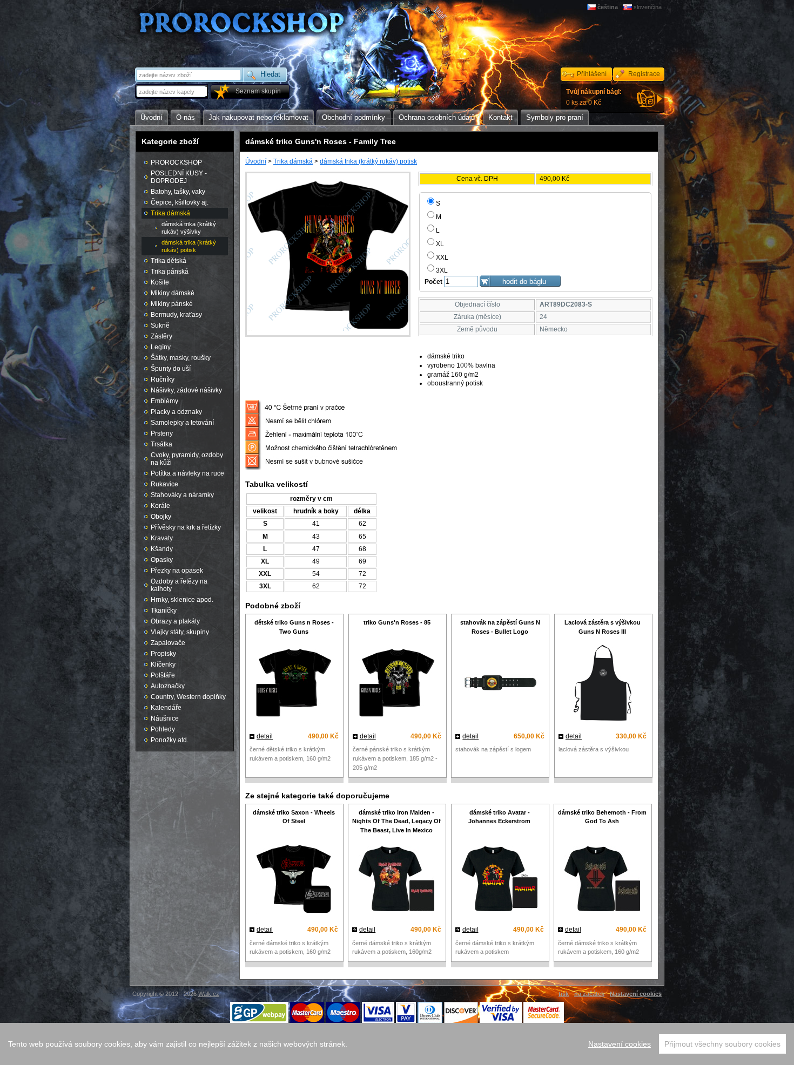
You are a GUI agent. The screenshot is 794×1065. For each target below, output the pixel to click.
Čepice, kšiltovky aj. (179, 202)
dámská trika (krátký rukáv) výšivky (189, 228)
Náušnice (165, 718)
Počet (433, 282)
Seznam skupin (258, 91)
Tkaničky (164, 610)
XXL (442, 257)
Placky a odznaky (176, 412)
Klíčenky (163, 664)
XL (440, 244)
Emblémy (164, 401)
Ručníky (162, 379)
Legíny (161, 347)
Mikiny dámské (172, 293)
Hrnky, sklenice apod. (182, 599)
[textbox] (172, 91)
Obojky (161, 516)
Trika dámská (293, 161)
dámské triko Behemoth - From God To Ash (602, 817)
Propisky (163, 653)
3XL (442, 270)
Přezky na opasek (177, 570)
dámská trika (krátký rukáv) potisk (368, 161)
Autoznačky (168, 686)
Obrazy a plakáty (175, 621)
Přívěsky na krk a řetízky (186, 527)
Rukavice (164, 484)
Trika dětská (168, 260)
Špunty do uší (171, 368)
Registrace (644, 74)
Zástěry (161, 336)
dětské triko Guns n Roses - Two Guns (294, 627)
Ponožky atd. (170, 740)
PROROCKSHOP (176, 162)
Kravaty (162, 538)
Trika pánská (170, 271)
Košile (160, 282)
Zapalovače (168, 643)
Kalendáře (166, 707)
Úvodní (255, 161)
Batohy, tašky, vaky (178, 191)
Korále (160, 506)
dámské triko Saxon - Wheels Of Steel (294, 817)
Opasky (162, 560)
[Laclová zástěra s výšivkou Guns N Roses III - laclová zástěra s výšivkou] (603, 684)
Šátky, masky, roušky (181, 358)
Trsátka (161, 444)
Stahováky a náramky (182, 495)
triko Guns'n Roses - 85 (397, 622)
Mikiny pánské (172, 304)
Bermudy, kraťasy (176, 314)
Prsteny (162, 433)
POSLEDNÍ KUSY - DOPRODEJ (179, 177)
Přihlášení (592, 74)
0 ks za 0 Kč (594, 97)
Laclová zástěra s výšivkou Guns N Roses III (602, 627)
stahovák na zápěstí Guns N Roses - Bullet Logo (500, 627)
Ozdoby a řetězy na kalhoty (179, 585)
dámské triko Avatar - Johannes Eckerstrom (499, 817)
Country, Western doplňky (188, 697)
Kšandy (162, 549)
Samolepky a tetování (182, 422)
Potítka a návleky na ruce (187, 473)
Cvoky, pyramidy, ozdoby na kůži (187, 458)
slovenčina (648, 7)
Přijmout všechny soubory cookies (722, 1044)
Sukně (160, 325)
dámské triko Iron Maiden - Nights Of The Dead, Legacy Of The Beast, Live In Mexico (396, 821)
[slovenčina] (628, 7)
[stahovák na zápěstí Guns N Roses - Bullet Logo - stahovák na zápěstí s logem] (499, 684)
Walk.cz (208, 994)
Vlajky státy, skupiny (180, 632)
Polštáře (163, 675)
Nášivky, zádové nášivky (186, 390)
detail (265, 736)
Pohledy (163, 729)
